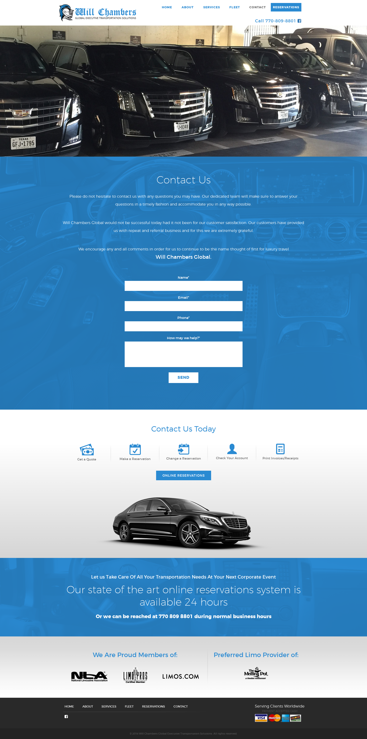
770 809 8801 (176, 616)
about (188, 7)
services (211, 7)
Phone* (183, 318)
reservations (286, 7)
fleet (129, 706)
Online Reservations (183, 475)
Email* (183, 297)
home (167, 7)
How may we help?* (183, 338)
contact (257, 7)
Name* (183, 277)
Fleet (234, 7)
